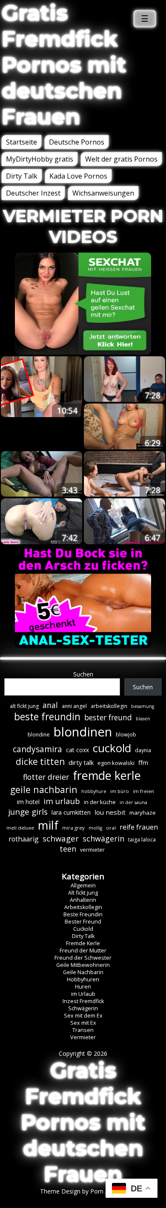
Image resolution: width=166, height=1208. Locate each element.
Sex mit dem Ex (83, 1015)
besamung (142, 706)
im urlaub (61, 801)
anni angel (74, 706)
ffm (143, 762)
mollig (95, 828)
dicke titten (40, 761)
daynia (143, 750)
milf (48, 825)
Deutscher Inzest (33, 193)
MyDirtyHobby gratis (39, 159)
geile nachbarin (43, 789)
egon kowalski (116, 763)
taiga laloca (142, 839)
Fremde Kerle (83, 943)
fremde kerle (107, 775)
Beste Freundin (83, 914)
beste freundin (47, 716)
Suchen (83, 674)
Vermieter (83, 1037)
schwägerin (103, 838)
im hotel (28, 802)
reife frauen (139, 827)
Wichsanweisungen (103, 193)
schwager (61, 838)
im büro (119, 791)
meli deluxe (20, 827)
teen (68, 849)
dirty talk (81, 762)
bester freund (108, 717)
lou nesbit (110, 812)
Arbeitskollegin (83, 907)
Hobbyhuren (83, 979)
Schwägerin (83, 1008)
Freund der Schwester (83, 957)
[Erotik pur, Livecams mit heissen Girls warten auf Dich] (83, 646)
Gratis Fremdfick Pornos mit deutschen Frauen (64, 65)
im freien (143, 791)
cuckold (112, 748)
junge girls (28, 811)
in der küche (100, 802)
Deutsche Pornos (76, 142)
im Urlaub (83, 994)
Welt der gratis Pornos (121, 159)
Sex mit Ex (83, 1022)
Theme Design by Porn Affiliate (83, 1191)
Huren (83, 986)
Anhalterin (83, 900)
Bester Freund (83, 921)
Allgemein (83, 885)
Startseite (21, 142)
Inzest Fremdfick (83, 1001)
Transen (83, 1030)
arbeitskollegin (109, 706)
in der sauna (133, 802)
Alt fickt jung (83, 892)
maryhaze (142, 812)
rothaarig (24, 839)
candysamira (37, 749)
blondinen (83, 731)
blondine (39, 734)
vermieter (92, 849)
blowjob (126, 734)
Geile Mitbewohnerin (83, 965)
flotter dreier (46, 777)
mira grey (73, 827)
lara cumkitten (71, 812)
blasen (143, 719)
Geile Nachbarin (83, 972)
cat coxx (77, 750)
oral (111, 827)
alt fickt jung (24, 706)
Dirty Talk (21, 176)
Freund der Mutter (83, 950)
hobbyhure (93, 791)
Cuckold (83, 928)
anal (50, 705)
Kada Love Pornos (78, 176)
